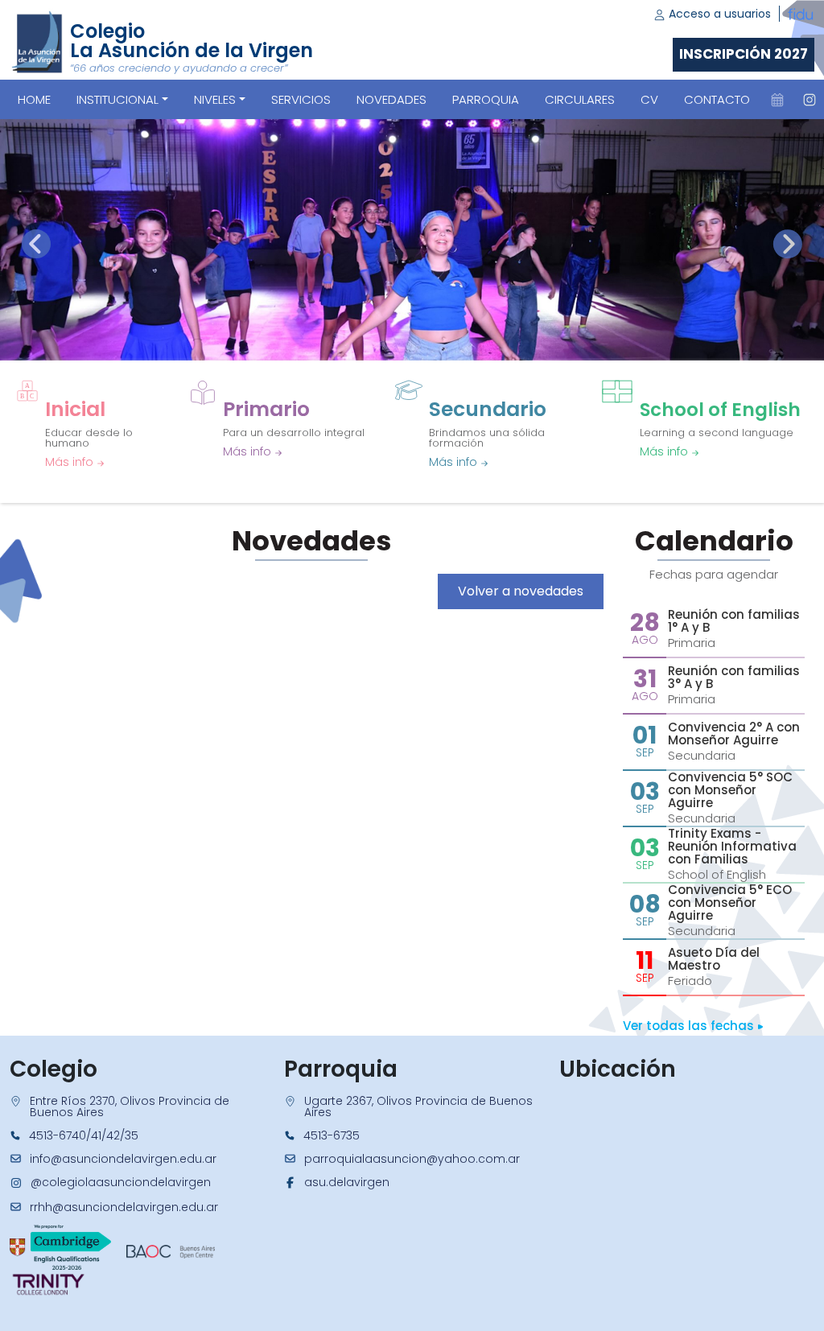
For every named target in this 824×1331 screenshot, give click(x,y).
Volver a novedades (520, 591)
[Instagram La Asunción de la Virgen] (809, 100)
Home (34, 99)
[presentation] (36, 244)
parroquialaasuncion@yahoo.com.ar (412, 1159)
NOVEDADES (391, 99)
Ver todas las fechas (690, 1025)
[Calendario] (777, 100)
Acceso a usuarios (718, 14)
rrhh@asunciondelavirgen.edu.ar (124, 1207)
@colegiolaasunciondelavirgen (121, 1182)
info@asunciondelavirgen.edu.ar (123, 1159)
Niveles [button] (215, 99)
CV (649, 99)
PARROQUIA (485, 99)
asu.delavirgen (346, 1182)
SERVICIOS (301, 99)
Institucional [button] (117, 99)
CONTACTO (717, 99)
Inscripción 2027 (743, 54)
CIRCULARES (580, 99)
